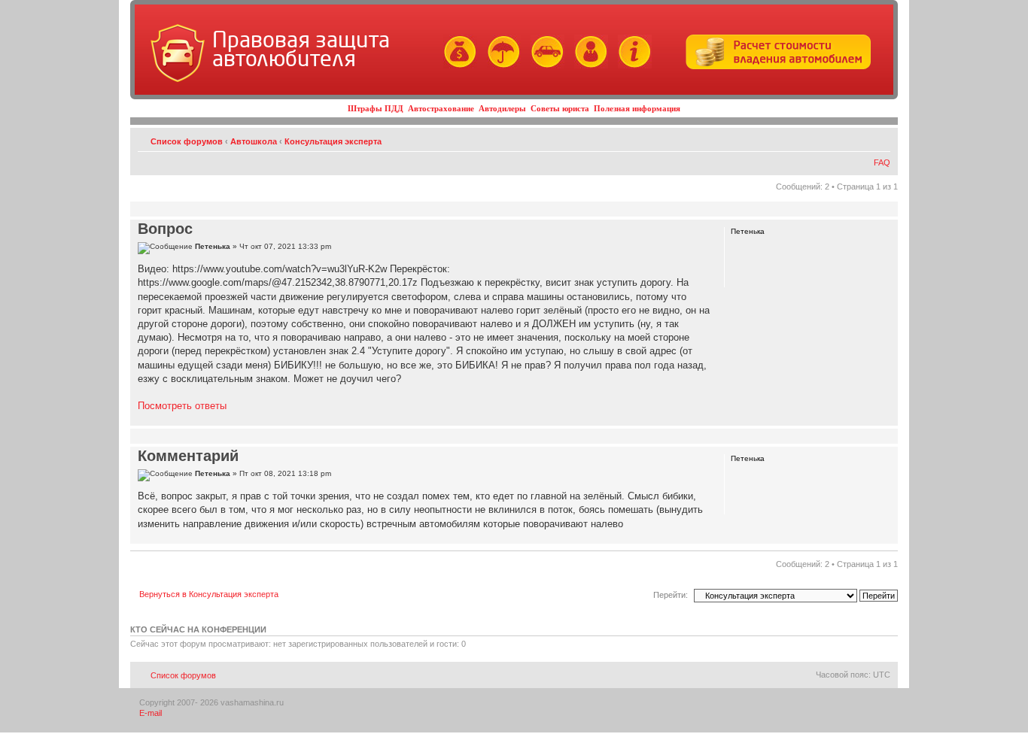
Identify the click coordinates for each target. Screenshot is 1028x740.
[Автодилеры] (543, 66)
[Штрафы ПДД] (456, 66)
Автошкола (253, 141)
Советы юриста (560, 108)
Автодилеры (502, 108)
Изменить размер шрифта (879, 138)
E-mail (150, 712)
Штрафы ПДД (375, 108)
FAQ (882, 162)
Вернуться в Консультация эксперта (208, 594)
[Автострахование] (500, 66)
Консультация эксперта (333, 141)
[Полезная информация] (631, 66)
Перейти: (670, 594)
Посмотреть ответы (182, 405)
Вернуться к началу (886, 418)
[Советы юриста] (587, 66)
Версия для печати (856, 138)
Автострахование (441, 108)
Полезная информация (637, 108)
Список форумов (187, 141)
